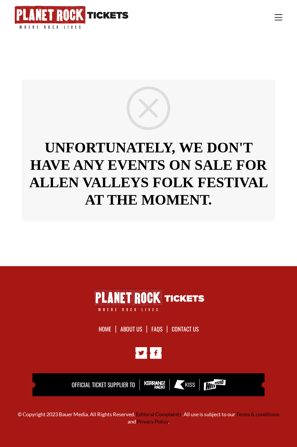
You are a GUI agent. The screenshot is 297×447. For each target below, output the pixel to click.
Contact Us (185, 329)
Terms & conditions (258, 414)
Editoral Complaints (159, 414)
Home (105, 329)
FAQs (156, 329)
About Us (131, 329)
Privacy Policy (152, 421)
